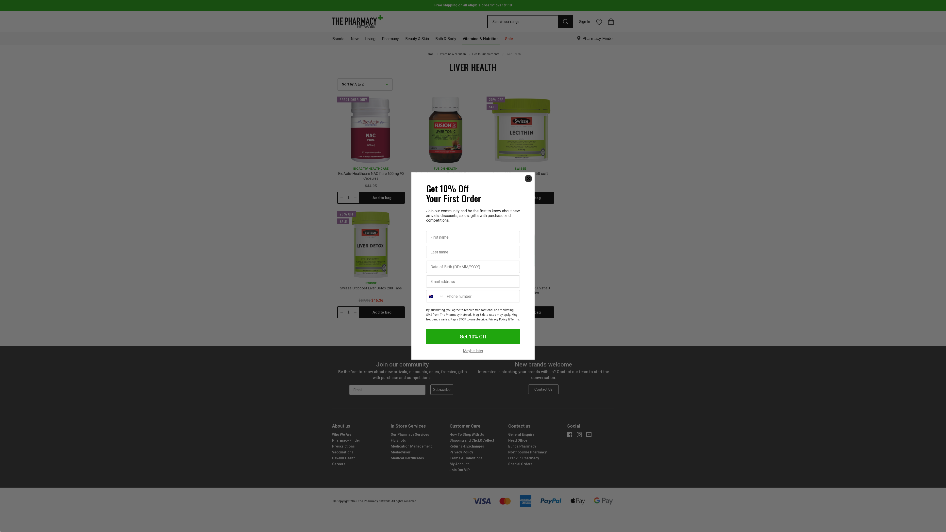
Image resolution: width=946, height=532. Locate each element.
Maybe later (473, 351)
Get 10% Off (473, 337)
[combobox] (435, 296)
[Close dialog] (528, 178)
